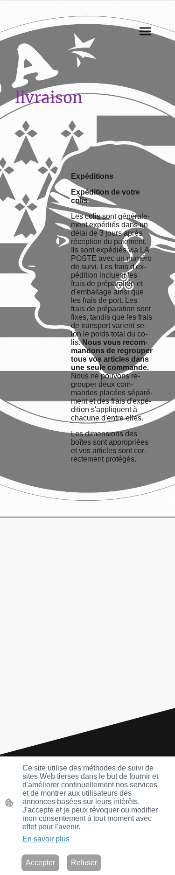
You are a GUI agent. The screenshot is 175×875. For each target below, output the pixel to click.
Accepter (40, 863)
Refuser (84, 863)
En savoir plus (46, 839)
